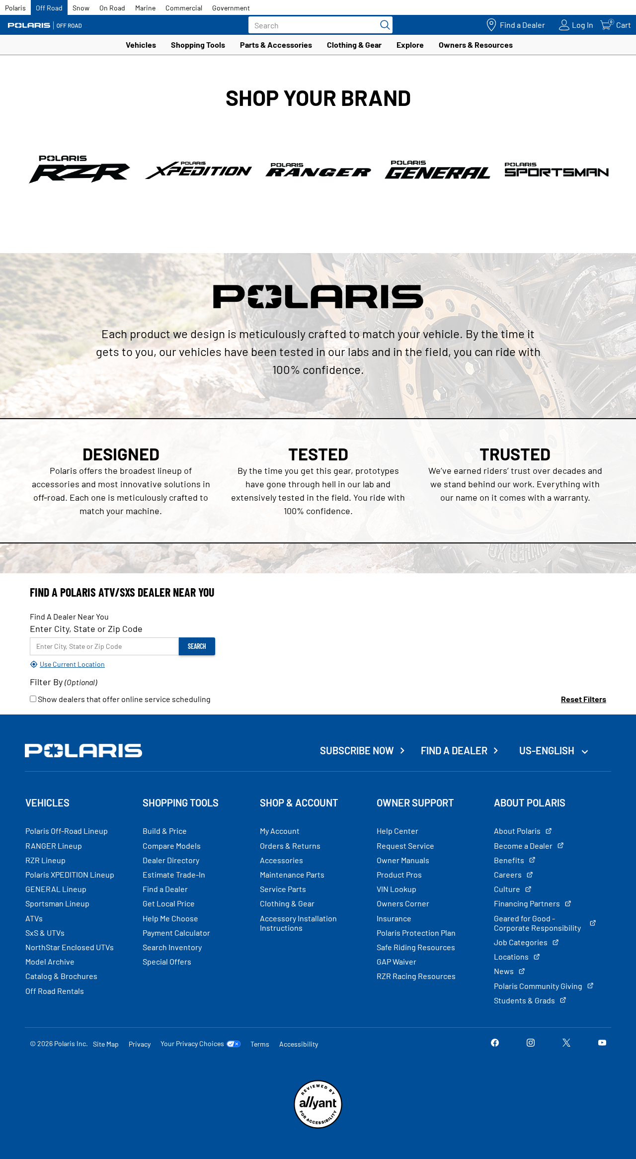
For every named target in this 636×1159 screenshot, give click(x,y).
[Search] (383, 24)
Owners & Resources (476, 44)
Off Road (49, 7)
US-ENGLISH (547, 750)
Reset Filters (583, 699)
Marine (145, 7)
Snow (81, 7)
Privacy (140, 1044)
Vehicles (141, 44)
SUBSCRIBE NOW (357, 750)
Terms (259, 1044)
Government (231, 7)
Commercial (183, 7)
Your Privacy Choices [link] (192, 1044)
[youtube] (602, 1043)
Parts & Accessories (276, 44)
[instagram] (531, 1043)
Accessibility (298, 1044)
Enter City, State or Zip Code (86, 628)
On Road (112, 7)
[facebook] (495, 1043)
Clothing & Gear (354, 44)
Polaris (15, 7)
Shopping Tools (198, 44)
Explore (410, 44)
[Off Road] (44, 25)
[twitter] (566, 1043)
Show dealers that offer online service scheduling (123, 699)
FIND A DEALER (454, 750)
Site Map (106, 1044)
